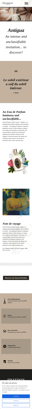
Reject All (16, 405)
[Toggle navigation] (26, 3)
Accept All (16, 396)
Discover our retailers (14, 361)
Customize (16, 400)
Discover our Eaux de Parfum (16, 278)
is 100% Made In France (14, 346)
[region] (16, 394)
